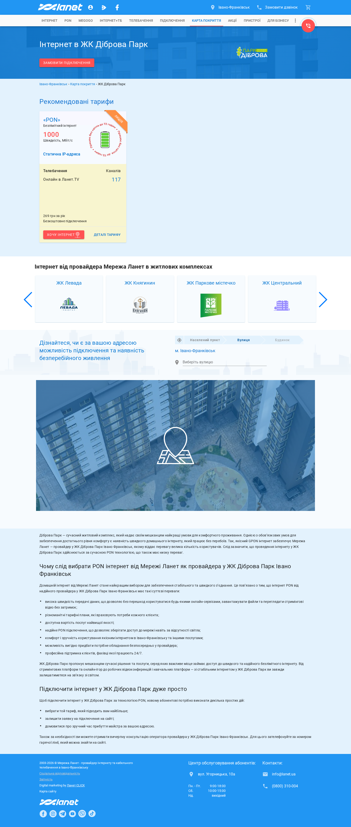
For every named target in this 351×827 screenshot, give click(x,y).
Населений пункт (205, 340)
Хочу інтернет (61, 235)
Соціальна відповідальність (59, 773)
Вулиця (243, 340)
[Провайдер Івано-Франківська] (60, 7)
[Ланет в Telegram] (62, 813)
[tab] (49, 20)
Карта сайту (47, 791)
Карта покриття (206, 20)
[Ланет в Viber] (82, 813)
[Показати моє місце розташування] (179, 340)
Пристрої (252, 20)
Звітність (46, 779)
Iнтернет (50, 20)
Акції (232, 20)
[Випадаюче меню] (295, 20)
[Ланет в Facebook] (43, 813)
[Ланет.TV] (104, 7)
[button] (28, 299)
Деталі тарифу (107, 235)
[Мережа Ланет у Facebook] (117, 7)
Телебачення (141, 20)
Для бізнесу (278, 20)
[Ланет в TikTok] (92, 813)
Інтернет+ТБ (111, 20)
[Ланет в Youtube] (72, 813)
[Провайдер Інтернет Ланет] (64, 802)
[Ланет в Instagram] (53, 813)
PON (67, 20)
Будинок (282, 340)
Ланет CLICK (76, 785)
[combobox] (225, 362)
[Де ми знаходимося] (308, 27)
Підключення (172, 20)
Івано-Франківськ (53, 84)
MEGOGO (86, 20)
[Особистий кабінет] (90, 7)
